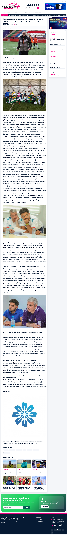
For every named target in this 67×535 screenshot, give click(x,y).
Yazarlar (28, 12)
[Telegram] (38, 5)
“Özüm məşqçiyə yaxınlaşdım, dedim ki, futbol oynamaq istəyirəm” (24, 488)
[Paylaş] (10, 28)
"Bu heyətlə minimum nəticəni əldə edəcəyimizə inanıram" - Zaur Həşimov (14, 15)
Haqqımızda (8, 1)
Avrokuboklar (15, 12)
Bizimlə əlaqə (17, 1)
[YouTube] (34, 5)
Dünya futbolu (9, 12)
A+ (6, 27)
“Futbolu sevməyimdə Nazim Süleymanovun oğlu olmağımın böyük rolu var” (9, 472)
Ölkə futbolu (3, 12)
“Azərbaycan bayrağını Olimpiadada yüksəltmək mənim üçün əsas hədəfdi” (38, 488)
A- (4, 27)
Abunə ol (27, 507)
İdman (23, 12)
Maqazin (39, 12)
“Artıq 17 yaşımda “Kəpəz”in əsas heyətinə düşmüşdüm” (9, 488)
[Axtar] (38, 8)
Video (45, 12)
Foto (42, 12)
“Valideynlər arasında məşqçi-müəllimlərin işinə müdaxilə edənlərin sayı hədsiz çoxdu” (23, 472)
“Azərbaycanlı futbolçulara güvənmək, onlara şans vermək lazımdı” (38, 472)
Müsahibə (36, 12)
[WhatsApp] (36, 5)
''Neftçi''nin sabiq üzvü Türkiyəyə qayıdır (36, 15)
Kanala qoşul (45, 506)
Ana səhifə (3, 1)
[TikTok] (32, 5)
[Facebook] (30, 5)
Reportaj (32, 12)
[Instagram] (28, 5)
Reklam (12, 1)
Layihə (26, 12)
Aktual (20, 12)
